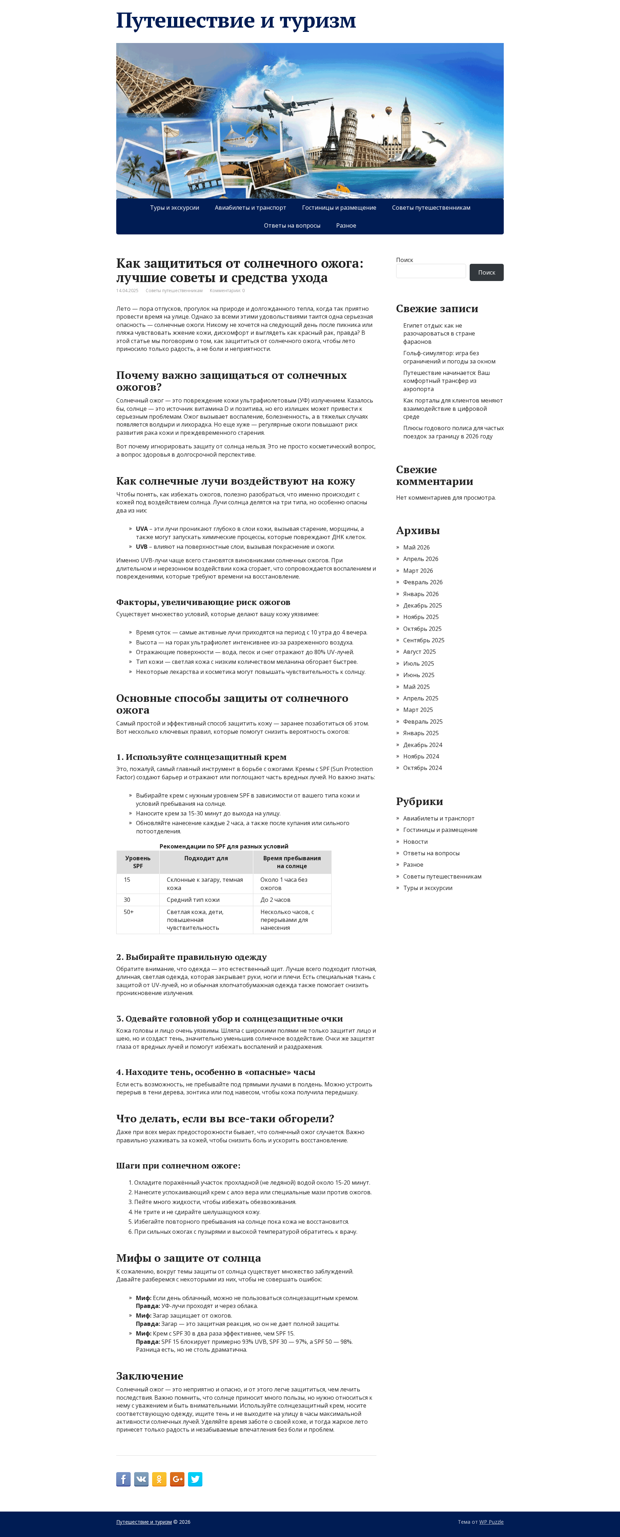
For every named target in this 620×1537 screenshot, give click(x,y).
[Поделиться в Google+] (177, 1479)
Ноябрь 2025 (421, 617)
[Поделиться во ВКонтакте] (141, 1479)
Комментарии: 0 (227, 290)
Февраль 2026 (423, 582)
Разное (346, 225)
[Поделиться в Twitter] (195, 1479)
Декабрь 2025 (422, 605)
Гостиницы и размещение (339, 207)
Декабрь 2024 (422, 745)
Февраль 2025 (423, 721)
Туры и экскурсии (174, 207)
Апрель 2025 (420, 698)
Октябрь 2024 (422, 768)
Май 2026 (416, 547)
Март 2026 (418, 571)
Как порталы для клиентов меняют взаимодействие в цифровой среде (453, 408)
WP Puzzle (491, 1521)
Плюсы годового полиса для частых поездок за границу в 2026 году (453, 432)
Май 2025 (416, 687)
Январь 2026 (421, 594)
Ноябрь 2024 (421, 756)
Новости (415, 842)
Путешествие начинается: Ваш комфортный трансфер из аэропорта (446, 381)
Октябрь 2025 (422, 629)
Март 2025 (418, 710)
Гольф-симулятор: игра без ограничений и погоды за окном (449, 357)
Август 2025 (419, 652)
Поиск (404, 260)
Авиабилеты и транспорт (250, 207)
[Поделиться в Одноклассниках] (159, 1479)
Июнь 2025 (419, 675)
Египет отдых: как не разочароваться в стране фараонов (439, 334)
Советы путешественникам (431, 207)
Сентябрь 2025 (424, 640)
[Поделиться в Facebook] (123, 1479)
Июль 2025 (418, 663)
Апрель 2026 (420, 559)
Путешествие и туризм (236, 20)
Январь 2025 (421, 733)
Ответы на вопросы (292, 225)
